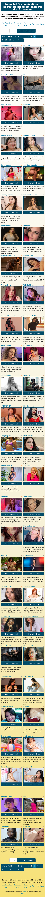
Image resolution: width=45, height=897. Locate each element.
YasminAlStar (6, 345)
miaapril (26, 226)
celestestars (28, 677)
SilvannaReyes (7, 677)
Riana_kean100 (7, 75)
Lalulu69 (26, 706)
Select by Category (26, 31)
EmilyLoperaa (6, 436)
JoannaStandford (8, 255)
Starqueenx (27, 465)
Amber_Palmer (29, 586)
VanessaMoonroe (30, 195)
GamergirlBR (28, 646)
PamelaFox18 (28, 255)
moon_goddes (6, 526)
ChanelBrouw (6, 736)
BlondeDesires (29, 526)
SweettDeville (6, 646)
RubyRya (27, 104)
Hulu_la (26, 796)
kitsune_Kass (6, 796)
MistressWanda (29, 436)
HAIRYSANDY (6, 406)
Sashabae (5, 826)
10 (6, 40)
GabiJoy (26, 375)
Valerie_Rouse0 (7, 195)
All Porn (32, 24)
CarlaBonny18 (6, 375)
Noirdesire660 (28, 406)
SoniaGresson (6, 165)
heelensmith (28, 556)
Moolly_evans (6, 135)
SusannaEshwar (7, 706)
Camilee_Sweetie (30, 165)
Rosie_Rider (5, 104)
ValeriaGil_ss (28, 285)
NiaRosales (5, 616)
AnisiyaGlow (6, 285)
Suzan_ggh (27, 767)
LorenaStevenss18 (30, 616)
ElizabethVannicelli (8, 316)
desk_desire (28, 736)
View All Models (7, 36)
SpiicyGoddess (7, 767)
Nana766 (26, 45)
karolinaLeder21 (29, 316)
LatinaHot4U (6, 586)
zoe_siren (5, 556)
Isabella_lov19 (29, 135)
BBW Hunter (40, 24)
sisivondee (27, 496)
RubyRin (26, 826)
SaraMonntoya (6, 45)
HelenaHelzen (28, 75)
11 (10, 40)
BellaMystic (28, 345)
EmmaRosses (6, 226)
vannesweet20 (6, 465)
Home (13, 31)
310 (18, 40)
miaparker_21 (6, 496)
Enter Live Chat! (11, 63)
